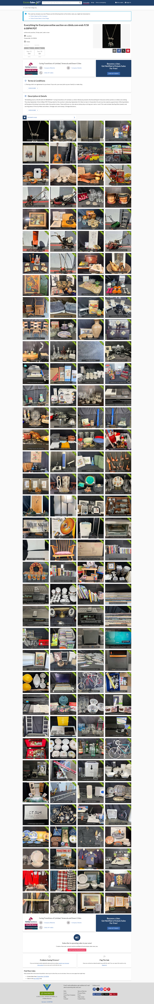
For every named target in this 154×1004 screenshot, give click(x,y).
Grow (69, 995)
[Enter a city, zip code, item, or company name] (80, 2)
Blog (65, 997)
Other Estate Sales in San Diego (39, 18)
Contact (66, 999)
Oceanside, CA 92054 (43, 976)
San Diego (36, 978)
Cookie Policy (81, 999)
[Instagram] (101, 989)
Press (79, 995)
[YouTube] (105, 989)
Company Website (49, 68)
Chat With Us (48, 993)
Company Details (76, 68)
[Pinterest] (108, 989)
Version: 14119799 (46, 1002)
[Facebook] (94, 989)
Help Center (81, 997)
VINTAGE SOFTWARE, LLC (51, 996)
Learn (65, 993)
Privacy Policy (81, 993)
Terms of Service (82, 991)
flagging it (104, 965)
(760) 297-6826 (48, 73)
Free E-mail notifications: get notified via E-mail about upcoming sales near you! (77, 986)
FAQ (65, 991)
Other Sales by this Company (38, 16)
